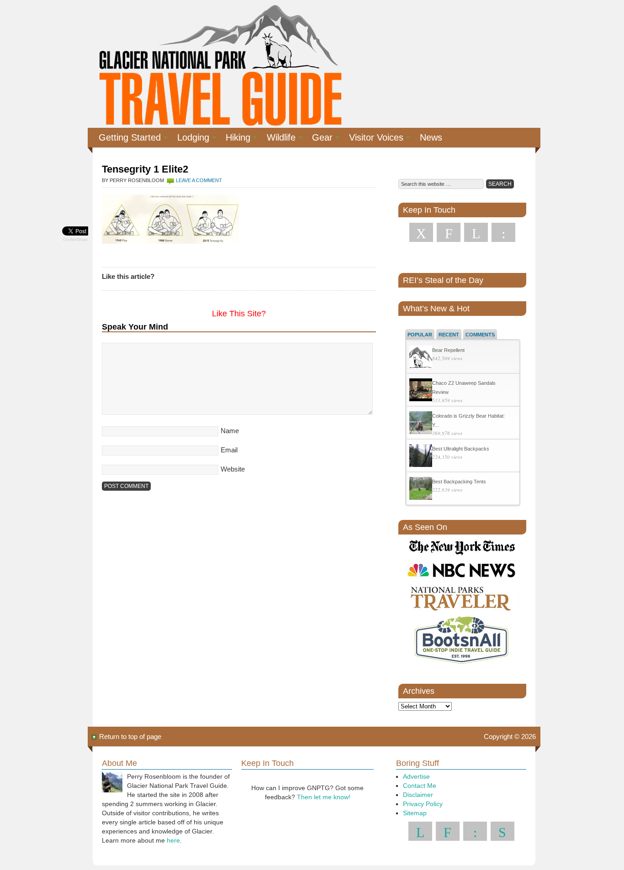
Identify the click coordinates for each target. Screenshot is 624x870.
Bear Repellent (448, 350)
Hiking (234, 138)
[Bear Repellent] (420, 358)
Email (229, 450)
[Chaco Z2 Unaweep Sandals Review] (420, 391)
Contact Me (419, 785)
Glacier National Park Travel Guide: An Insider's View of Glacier (219, 64)
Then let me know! (323, 797)
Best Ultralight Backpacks (460, 448)
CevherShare (75, 239)
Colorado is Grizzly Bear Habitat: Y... (468, 420)
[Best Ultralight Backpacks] (420, 456)
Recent (449, 334)
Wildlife (277, 138)
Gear (319, 138)
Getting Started (126, 138)
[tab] (419, 334)
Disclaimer (418, 794)
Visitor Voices (372, 138)
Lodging (189, 138)
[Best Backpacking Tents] (420, 489)
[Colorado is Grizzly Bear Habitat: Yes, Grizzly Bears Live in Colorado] (420, 423)
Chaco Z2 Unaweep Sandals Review (464, 387)
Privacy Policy (423, 803)
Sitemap (415, 813)
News (431, 137)
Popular (419, 334)
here (173, 840)
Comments (480, 334)
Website (233, 469)
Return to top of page (130, 736)
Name (230, 431)
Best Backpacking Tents (459, 481)
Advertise (416, 776)
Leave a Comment (199, 180)
